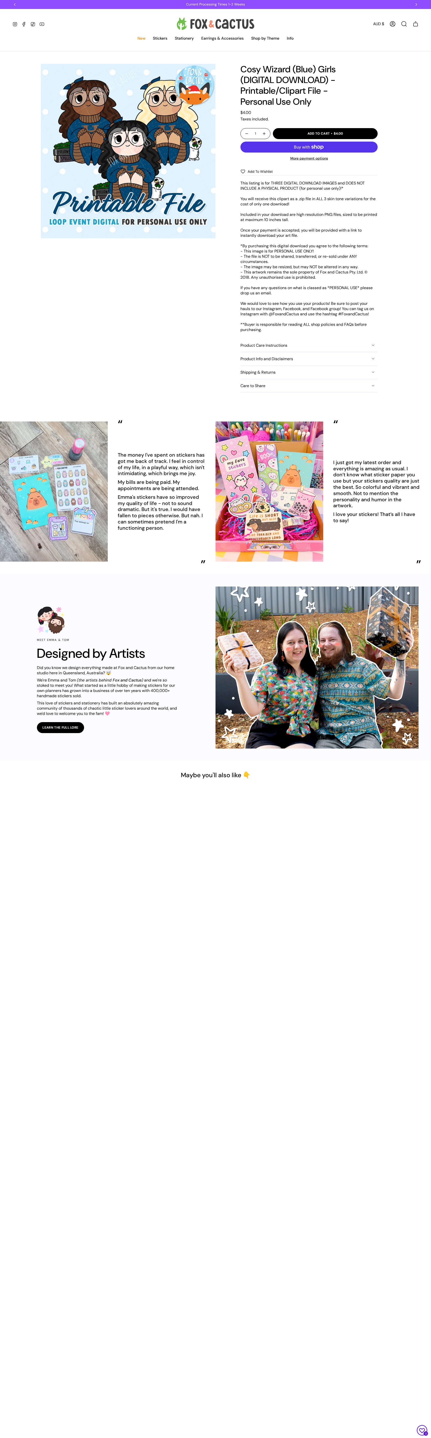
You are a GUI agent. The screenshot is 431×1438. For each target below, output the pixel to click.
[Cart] (415, 24)
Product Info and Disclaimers (266, 358)
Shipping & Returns (258, 372)
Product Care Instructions (263, 345)
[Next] (416, 4)
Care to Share (252, 385)
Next (424, 492)
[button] (141, 38)
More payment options (309, 158)
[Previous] (14, 4)
